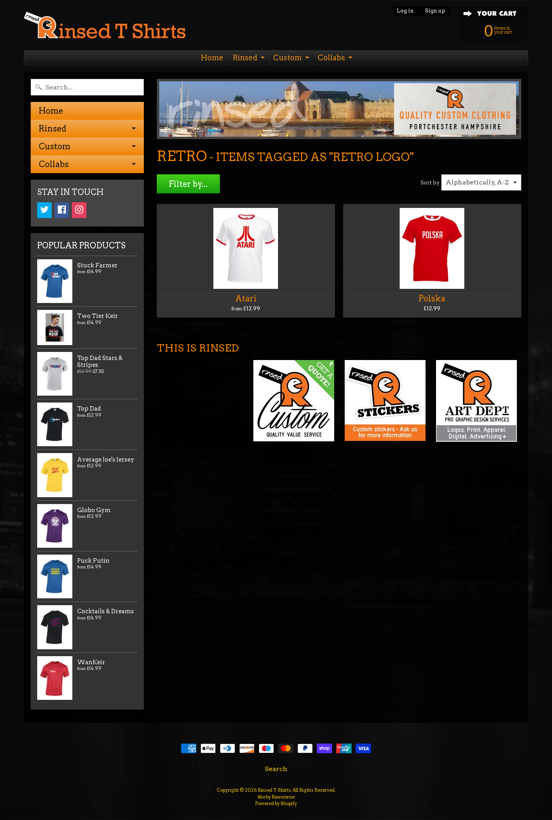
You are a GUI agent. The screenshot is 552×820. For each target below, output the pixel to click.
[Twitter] (44, 210)
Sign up (435, 11)
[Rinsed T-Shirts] (104, 27)
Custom (287, 57)
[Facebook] (62, 210)
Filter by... (188, 184)
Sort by (430, 183)
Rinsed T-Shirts (274, 790)
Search (276, 769)
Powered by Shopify (276, 803)
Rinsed (245, 57)
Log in (405, 11)
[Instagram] (79, 210)
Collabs (331, 57)
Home (212, 57)
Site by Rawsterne (276, 797)
